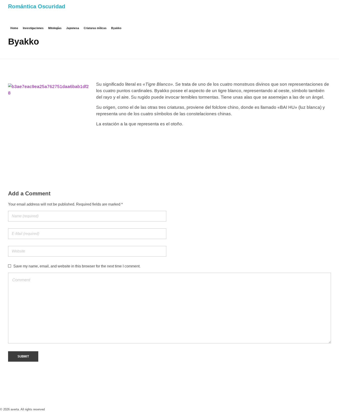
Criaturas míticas (95, 28)
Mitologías (55, 28)
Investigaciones (33, 28)
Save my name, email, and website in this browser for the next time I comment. (76, 266)
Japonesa (72, 28)
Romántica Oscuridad (36, 6)
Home (14, 28)
